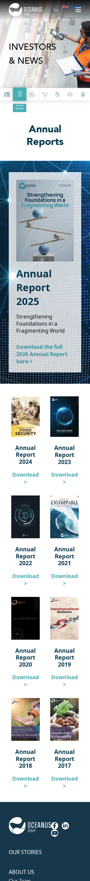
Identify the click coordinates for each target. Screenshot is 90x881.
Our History (22, 852)
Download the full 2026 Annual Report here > (41, 350)
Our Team (21, 844)
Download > (25, 466)
